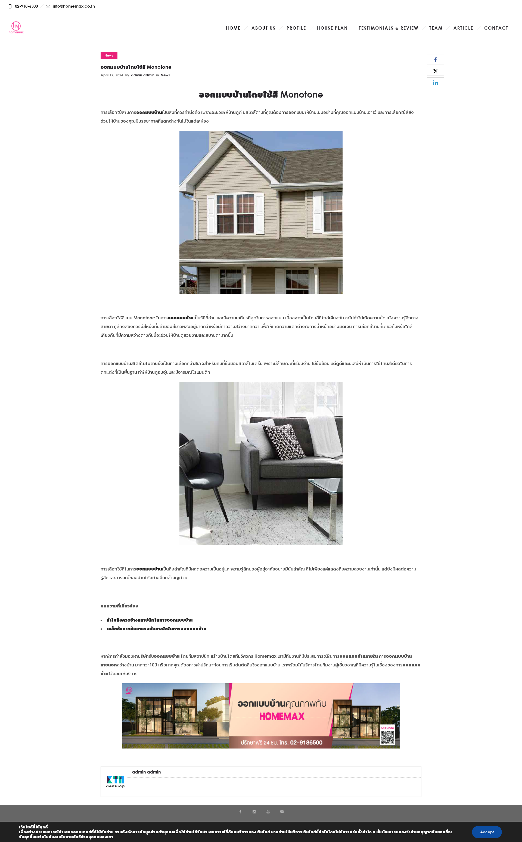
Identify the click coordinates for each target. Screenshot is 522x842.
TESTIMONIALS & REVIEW (388, 28)
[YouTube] (268, 812)
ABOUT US (263, 28)
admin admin (142, 75)
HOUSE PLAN (332, 28)
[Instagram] (254, 812)
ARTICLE (463, 28)
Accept (487, 831)
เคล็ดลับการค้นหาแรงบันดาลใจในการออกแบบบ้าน (156, 628)
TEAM (436, 28)
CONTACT (496, 28)
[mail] (281, 812)
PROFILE (296, 28)
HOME (233, 28)
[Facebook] (240, 812)
